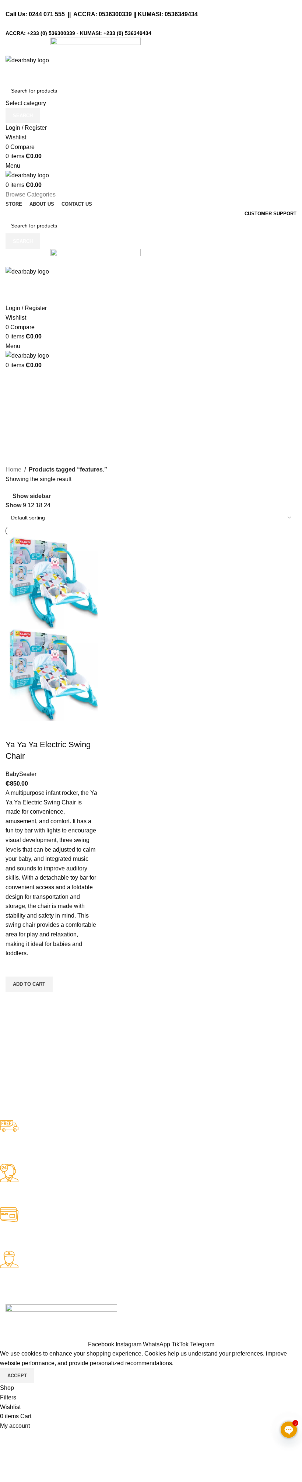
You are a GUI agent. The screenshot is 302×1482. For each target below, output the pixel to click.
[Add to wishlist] (15, 967)
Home (13, 469)
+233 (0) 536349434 (127, 33)
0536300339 (115, 14)
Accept (17, 1375)
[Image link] (61, 1308)
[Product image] (52, 674)
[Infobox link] (145, 1142)
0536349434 (181, 14)
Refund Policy (24, 1335)
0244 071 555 (47, 14)
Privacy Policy (65, 1335)
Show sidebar (32, 496)
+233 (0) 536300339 (51, 33)
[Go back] (15, 379)
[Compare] (15, 730)
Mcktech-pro (109, 1318)
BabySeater (21, 774)
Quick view (15, 1001)
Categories (21, 415)
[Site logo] (28, 60)
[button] (29, 984)
